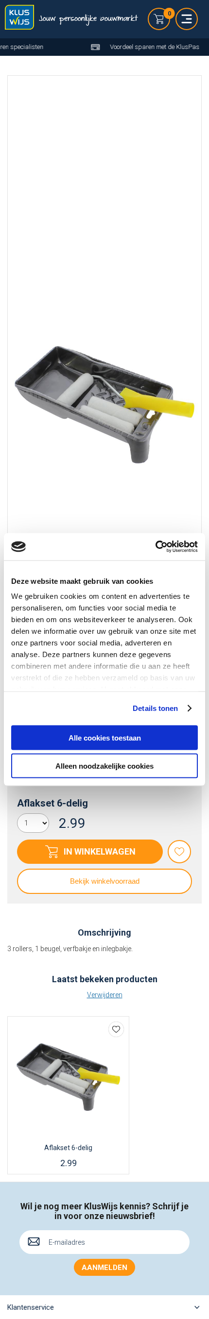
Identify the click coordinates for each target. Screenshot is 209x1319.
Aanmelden (104, 1267)
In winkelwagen (100, 851)
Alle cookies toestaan (105, 737)
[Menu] (186, 19)
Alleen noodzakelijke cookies (104, 766)
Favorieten (179, 851)
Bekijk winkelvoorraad (104, 881)
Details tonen (155, 708)
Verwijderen (104, 995)
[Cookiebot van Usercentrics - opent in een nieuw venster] (155, 547)
